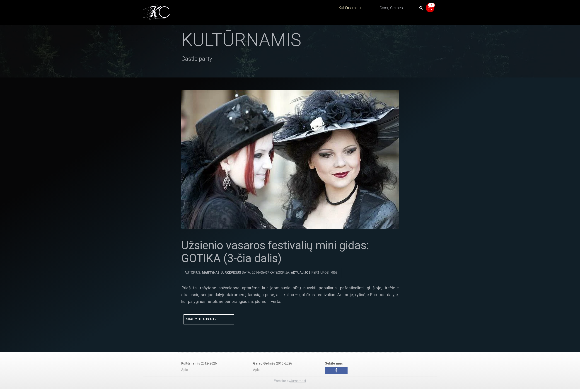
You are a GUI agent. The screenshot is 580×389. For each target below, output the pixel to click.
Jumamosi (298, 381)
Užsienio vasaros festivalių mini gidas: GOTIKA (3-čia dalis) (275, 252)
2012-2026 (199, 363)
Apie (184, 370)
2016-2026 (272, 363)
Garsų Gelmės (391, 7)
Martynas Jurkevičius (221, 273)
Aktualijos (301, 273)
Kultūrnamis (348, 7)
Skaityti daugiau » (201, 319)
